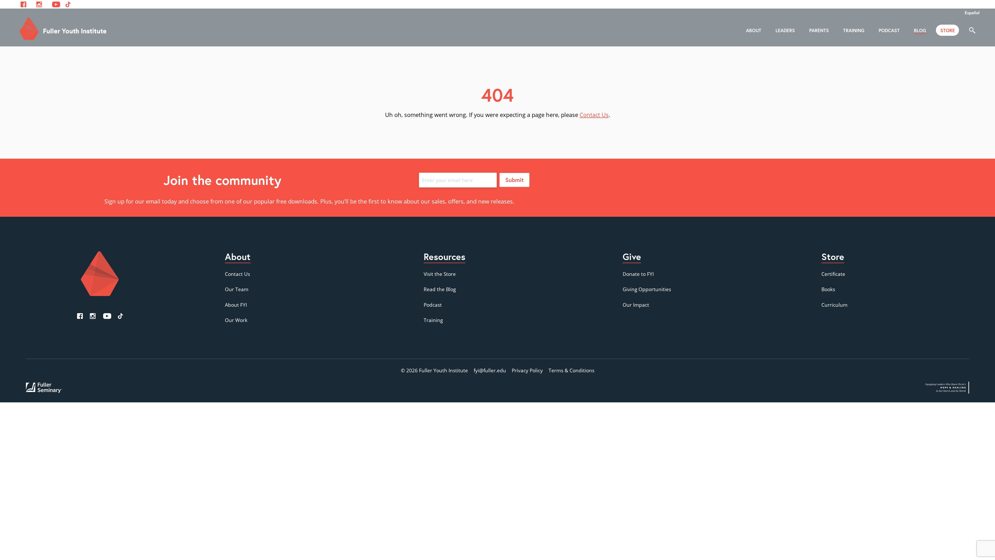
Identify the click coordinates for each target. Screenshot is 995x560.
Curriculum (834, 304)
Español (972, 13)
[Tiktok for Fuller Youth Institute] (68, 4)
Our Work (236, 320)
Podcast (433, 304)
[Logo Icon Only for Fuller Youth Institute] (100, 273)
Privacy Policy (527, 370)
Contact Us (594, 114)
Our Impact (636, 304)
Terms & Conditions (571, 370)
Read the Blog (440, 289)
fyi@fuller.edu (490, 370)
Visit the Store (440, 273)
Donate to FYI (638, 273)
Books (828, 289)
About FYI (236, 304)
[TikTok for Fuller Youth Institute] (120, 316)
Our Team (236, 289)
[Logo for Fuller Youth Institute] (63, 29)
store (947, 30)
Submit (514, 180)
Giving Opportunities (647, 289)
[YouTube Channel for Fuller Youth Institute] (56, 4)
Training (433, 320)
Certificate (833, 273)
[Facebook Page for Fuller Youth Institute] (23, 4)
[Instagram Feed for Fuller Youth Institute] (39, 4)
